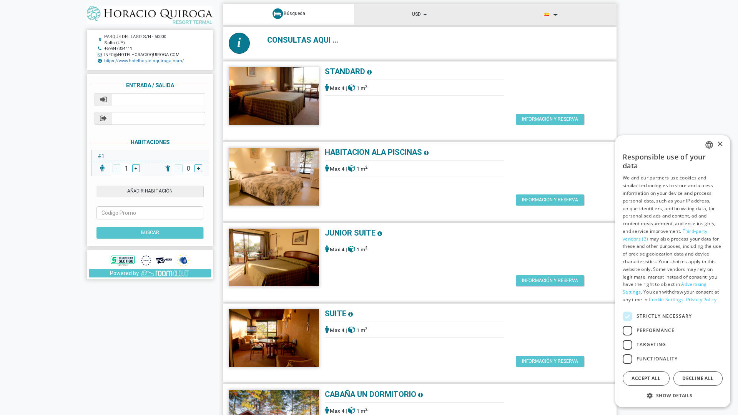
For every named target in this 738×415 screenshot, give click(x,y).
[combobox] (709, 145)
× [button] (720, 144)
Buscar (150, 232)
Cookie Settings (666, 299)
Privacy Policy (701, 299)
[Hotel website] (150, 15)
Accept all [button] (646, 378)
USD (416, 14)
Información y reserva (550, 119)
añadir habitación (150, 191)
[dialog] (672, 271)
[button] (673, 395)
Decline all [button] (697, 378)
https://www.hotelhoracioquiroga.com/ (144, 60)
